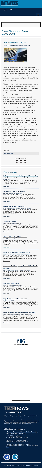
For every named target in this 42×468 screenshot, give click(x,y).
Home (5, 10)
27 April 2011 (6, 45)
